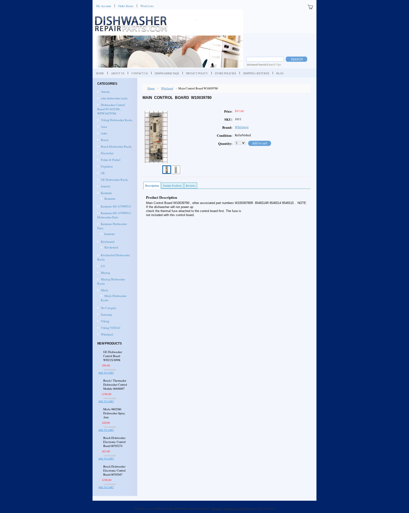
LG (103, 266)
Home (151, 88)
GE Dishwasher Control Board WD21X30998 (112, 356)
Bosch (104, 140)
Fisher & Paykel (110, 160)
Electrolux (107, 153)
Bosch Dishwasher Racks (116, 146)
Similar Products (172, 185)
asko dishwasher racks (114, 98)
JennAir (105, 186)
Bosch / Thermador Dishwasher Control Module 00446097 (115, 385)
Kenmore (106, 193)
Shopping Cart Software (238, 508)
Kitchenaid (107, 241)
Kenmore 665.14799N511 (116, 206)
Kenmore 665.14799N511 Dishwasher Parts (114, 215)
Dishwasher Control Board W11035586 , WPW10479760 (111, 109)
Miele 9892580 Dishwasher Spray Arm (114, 413)
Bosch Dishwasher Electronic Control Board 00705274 (114, 442)
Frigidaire (107, 166)
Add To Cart (106, 373)
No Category (108, 308)
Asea (104, 126)
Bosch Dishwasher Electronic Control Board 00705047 (114, 470)
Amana (105, 91)
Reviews (191, 185)
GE (103, 173)
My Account (103, 6)
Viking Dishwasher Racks (116, 120)
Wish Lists (147, 6)
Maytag (105, 272)
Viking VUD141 (110, 328)
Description (152, 186)
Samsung (106, 314)
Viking (105, 321)
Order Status (125, 6)
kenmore (109, 234)
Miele (104, 290)
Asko (104, 133)
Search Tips (274, 64)
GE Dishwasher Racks (114, 179)
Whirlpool (107, 334)
